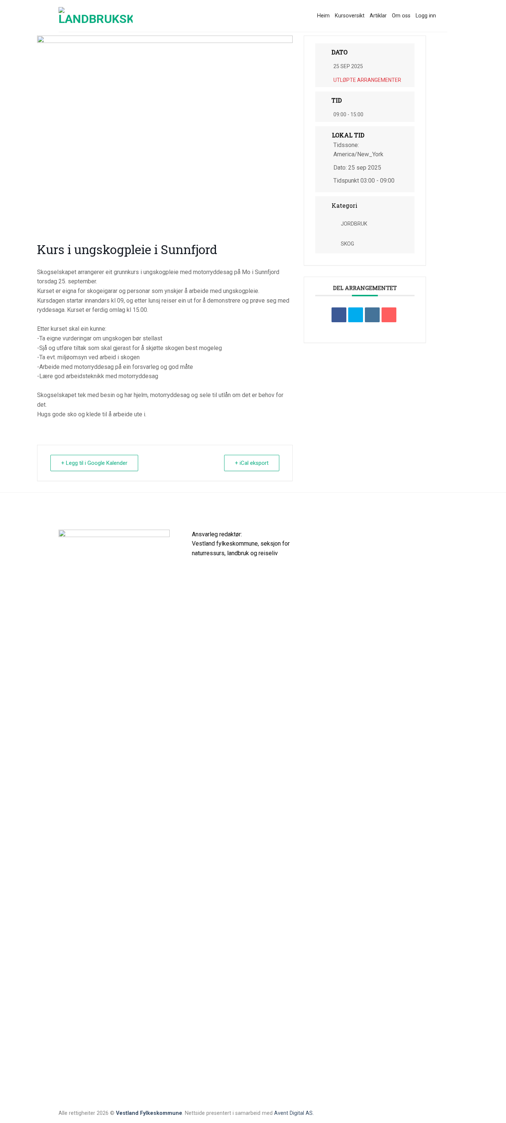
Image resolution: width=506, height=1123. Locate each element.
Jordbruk (354, 224)
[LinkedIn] (372, 314)
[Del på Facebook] (339, 314)
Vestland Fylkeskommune (149, 1113)
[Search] (444, 16)
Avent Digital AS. (294, 1113)
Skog (347, 244)
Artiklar (378, 16)
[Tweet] (355, 314)
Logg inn (426, 16)
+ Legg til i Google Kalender (94, 463)
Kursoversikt (349, 16)
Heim (323, 16)
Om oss (401, 16)
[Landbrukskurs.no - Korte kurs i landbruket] (96, 16)
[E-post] (389, 314)
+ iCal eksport (252, 463)
